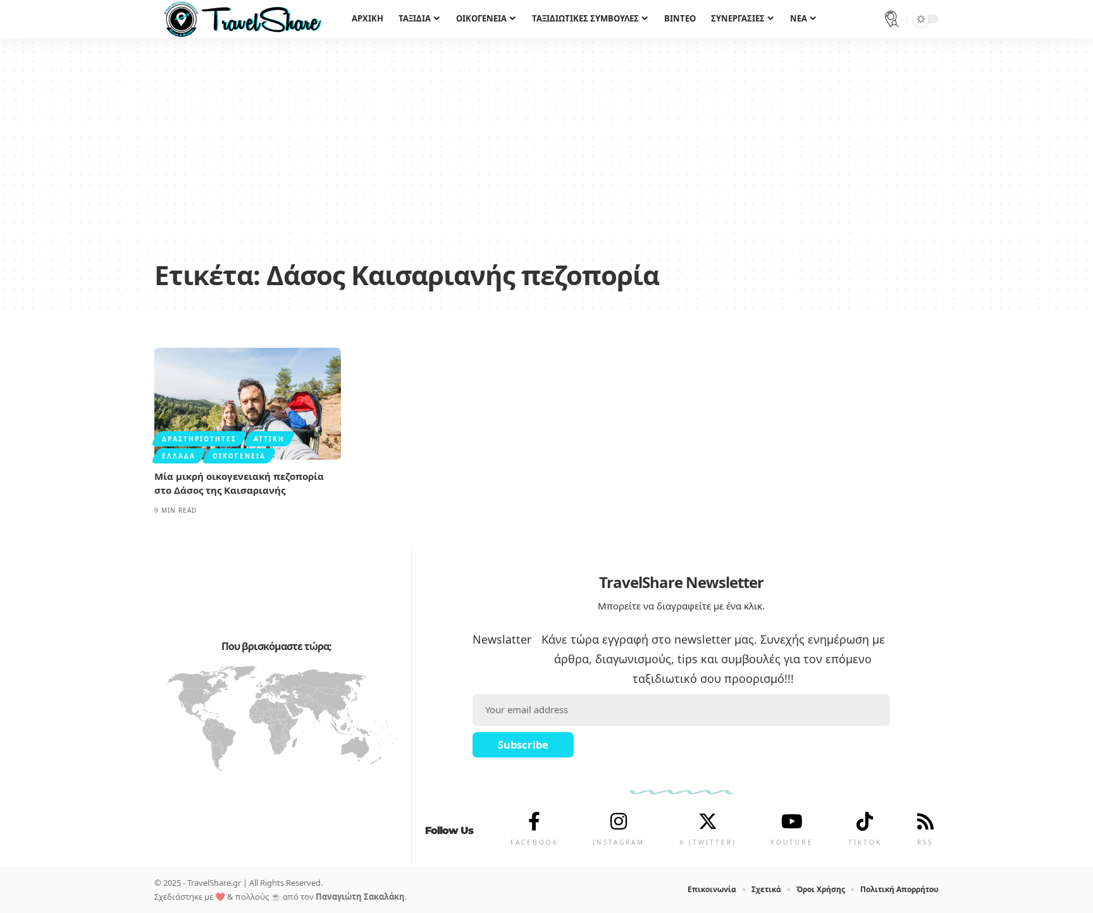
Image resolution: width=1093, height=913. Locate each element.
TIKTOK (865, 842)
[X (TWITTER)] (707, 821)
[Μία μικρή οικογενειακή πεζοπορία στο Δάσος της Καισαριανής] (247, 404)
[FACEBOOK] (534, 821)
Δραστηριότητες (199, 438)
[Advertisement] (546, 158)
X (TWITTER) (707, 842)
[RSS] (925, 821)
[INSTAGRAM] (618, 821)
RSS (925, 842)
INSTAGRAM (619, 842)
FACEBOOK (534, 842)
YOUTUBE (791, 842)
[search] (892, 19)
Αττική (269, 438)
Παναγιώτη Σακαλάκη (360, 896)
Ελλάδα (178, 455)
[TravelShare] (242, 19)
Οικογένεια (239, 455)
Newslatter (501, 639)
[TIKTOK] (864, 821)
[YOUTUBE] (791, 821)
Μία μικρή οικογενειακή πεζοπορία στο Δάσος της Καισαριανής (239, 483)
